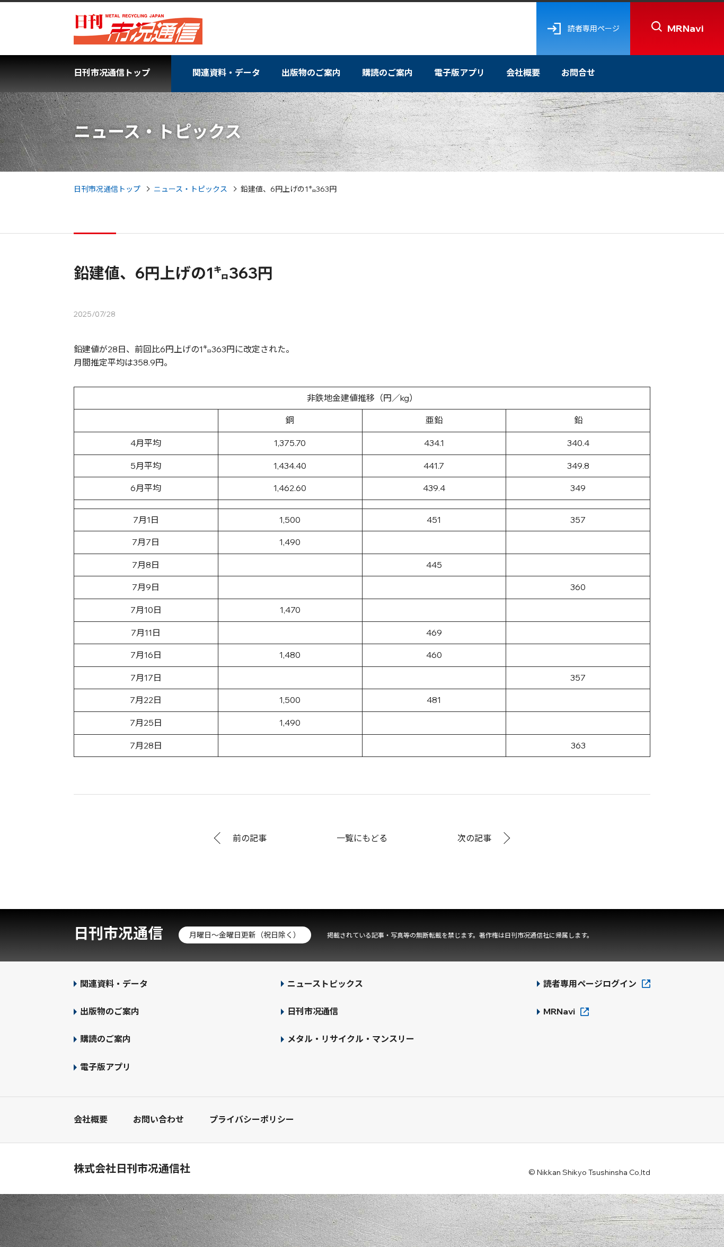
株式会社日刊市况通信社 (132, 1168)
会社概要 (523, 72)
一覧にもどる (362, 838)
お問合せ (578, 72)
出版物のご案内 (311, 72)
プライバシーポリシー (251, 1119)
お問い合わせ (158, 1119)
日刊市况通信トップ (112, 72)
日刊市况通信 (118, 933)
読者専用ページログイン (590, 983)
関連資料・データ (226, 72)
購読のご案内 (387, 72)
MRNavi (559, 1011)
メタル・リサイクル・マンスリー (350, 1039)
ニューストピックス (325, 983)
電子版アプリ (459, 72)
